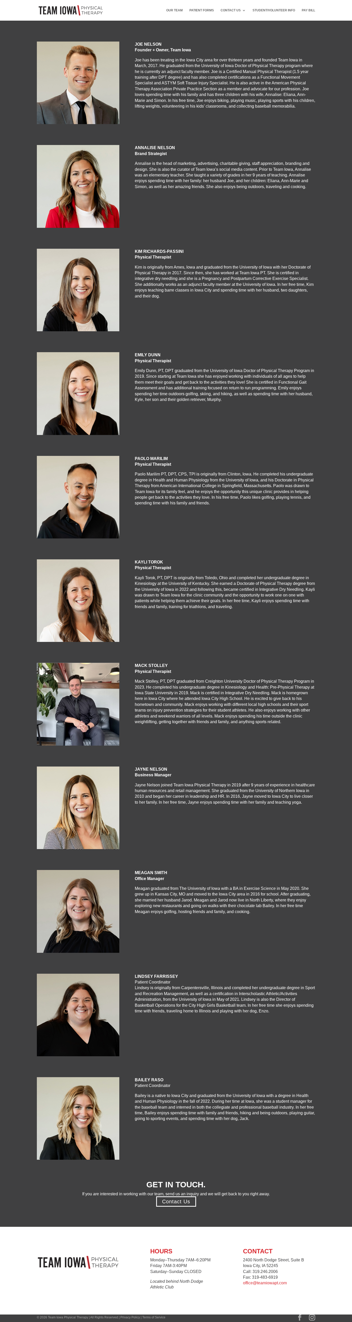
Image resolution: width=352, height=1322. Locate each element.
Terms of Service (153, 1317)
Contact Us (231, 10)
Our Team (174, 10)
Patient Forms (201, 10)
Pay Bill (308, 10)
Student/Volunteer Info (274, 10)
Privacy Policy (130, 1317)
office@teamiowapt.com (265, 1283)
